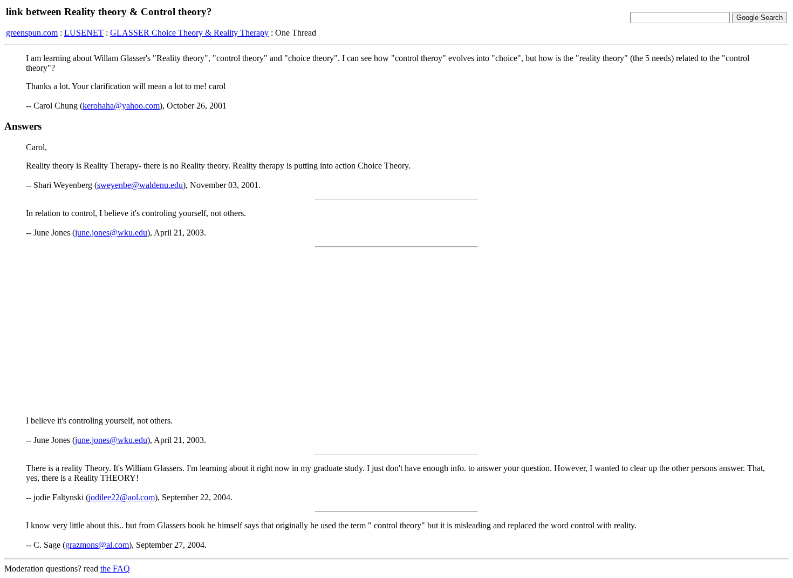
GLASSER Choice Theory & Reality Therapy (189, 32)
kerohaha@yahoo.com (121, 105)
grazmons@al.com (97, 544)
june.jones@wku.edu (111, 232)
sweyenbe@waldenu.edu (140, 185)
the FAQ (115, 568)
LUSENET (84, 32)
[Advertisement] (396, 331)
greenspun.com (32, 32)
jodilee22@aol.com (121, 497)
